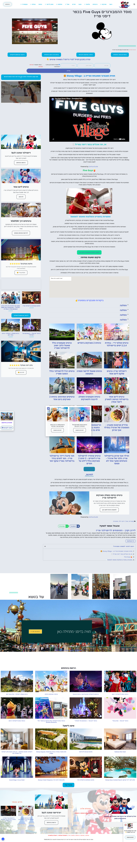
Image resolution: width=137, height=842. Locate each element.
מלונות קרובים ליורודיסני (85, 752)
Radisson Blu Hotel (120, 752)
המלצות (60, 4)
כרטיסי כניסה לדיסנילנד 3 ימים (120, 694)
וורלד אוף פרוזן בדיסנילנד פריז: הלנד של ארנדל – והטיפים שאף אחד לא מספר (116, 459)
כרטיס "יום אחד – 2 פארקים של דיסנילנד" (31, 334)
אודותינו (87, 835)
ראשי (110, 4)
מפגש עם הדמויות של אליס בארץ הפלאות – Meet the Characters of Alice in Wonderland (10, 307)
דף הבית (134, 49)
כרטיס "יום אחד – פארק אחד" (120, 721)
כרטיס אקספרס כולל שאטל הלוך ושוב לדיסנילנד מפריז (62, 345)
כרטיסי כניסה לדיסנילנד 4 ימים (17, 721)
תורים (74, 4)
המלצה (123, 305)
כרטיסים (95, 4)
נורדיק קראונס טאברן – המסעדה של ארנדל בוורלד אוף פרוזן (116, 427)
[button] (134, 4)
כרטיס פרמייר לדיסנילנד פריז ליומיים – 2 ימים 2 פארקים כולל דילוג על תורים (89, 459)
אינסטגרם (77, 813)
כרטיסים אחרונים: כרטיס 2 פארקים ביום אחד (61, 398)
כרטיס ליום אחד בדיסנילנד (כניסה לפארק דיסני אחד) (116, 399)
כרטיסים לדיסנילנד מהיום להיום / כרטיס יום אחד (86, 694)
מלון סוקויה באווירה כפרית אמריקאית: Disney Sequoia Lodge (51, 752)
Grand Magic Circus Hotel (16, 780)
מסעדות (115, 521)
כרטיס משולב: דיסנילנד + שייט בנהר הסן (10, 334)
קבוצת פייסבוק (93, 813)
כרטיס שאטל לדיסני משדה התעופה (89, 372)
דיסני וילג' (130, 49)
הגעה (79, 4)
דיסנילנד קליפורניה (52, 835)
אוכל (68, 4)
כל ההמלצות (130, 541)
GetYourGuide (93, 166)
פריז (69, 835)
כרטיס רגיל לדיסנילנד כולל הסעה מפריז (61, 372)
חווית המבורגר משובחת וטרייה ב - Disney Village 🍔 (116, 551)
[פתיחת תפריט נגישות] (3, 839)
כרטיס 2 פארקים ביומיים (89, 342)
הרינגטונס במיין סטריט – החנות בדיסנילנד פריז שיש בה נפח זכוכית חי (8, 819)
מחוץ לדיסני (49, 4)
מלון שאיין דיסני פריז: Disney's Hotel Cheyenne (51, 780)
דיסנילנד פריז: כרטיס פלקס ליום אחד (117, 372)
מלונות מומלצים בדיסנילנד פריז (31, 306)
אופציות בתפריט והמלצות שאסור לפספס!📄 (119, 560)
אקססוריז (25, 4)
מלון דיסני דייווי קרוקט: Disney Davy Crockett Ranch (120, 780)
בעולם (34, 4)
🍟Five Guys (128, 557)
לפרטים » (31, 307)
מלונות (88, 4)
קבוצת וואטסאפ (84, 813)
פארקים (104, 4)
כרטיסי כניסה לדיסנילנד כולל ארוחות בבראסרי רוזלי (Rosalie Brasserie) (51, 721)
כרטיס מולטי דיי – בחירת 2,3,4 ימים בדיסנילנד (116, 344)
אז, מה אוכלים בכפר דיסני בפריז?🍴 (121, 554)
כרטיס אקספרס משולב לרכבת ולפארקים (89, 398)
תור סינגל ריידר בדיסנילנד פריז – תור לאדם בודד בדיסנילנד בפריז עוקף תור (62, 458)
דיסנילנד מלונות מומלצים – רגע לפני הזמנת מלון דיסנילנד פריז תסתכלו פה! (16, 752)
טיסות (40, 4)
